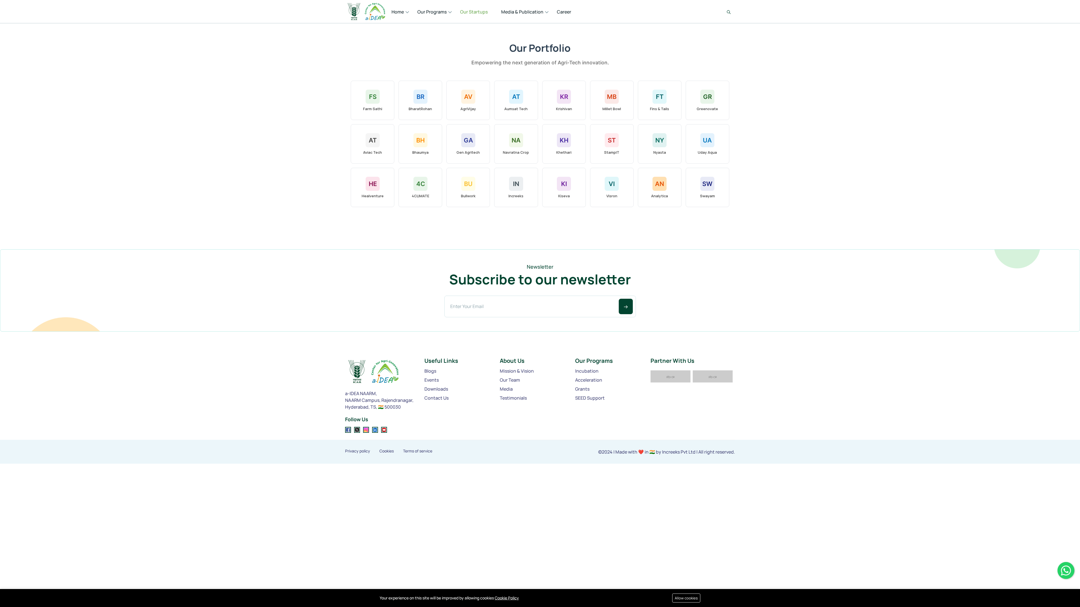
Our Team (510, 380)
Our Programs (432, 12)
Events (431, 380)
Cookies (386, 451)
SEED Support (590, 398)
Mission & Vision (517, 371)
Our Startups (474, 12)
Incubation (586, 371)
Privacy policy (357, 451)
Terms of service (417, 451)
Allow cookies (686, 598)
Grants (582, 389)
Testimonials (513, 398)
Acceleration (588, 380)
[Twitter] (357, 430)
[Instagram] (366, 430)
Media (506, 389)
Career (564, 12)
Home (398, 12)
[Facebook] (348, 430)
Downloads (436, 389)
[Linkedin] (375, 430)
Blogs (430, 371)
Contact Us (436, 398)
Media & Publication (522, 12)
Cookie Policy (507, 598)
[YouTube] (384, 430)
